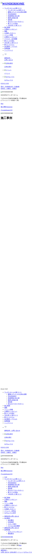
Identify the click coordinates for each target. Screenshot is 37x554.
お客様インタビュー (10, 505)
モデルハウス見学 (10, 513)
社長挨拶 (11, 522)
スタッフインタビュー (15, 531)
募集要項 (11, 533)
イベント (20, 552)
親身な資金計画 (13, 486)
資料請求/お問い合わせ (11, 516)
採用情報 (7, 529)
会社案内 (7, 518)
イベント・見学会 (10, 511)
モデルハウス (27, 552)
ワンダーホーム (9, 132)
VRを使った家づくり (14, 494)
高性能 (10, 488)
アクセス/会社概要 (14, 526)
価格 (5, 501)
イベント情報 (8, 503)
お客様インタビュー (10, 499)
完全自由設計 (12, 482)
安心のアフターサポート (16, 490)
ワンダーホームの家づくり (13, 479)
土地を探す (13, 552)
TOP (5, 477)
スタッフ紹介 (12, 524)
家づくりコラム (9, 507)
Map (2, 103)
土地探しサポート (10, 509)
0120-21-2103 (5, 363)
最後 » (11, 315)
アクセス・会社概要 (10, 39)
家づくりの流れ (13, 492)
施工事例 (7, 497)
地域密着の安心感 (13, 484)
